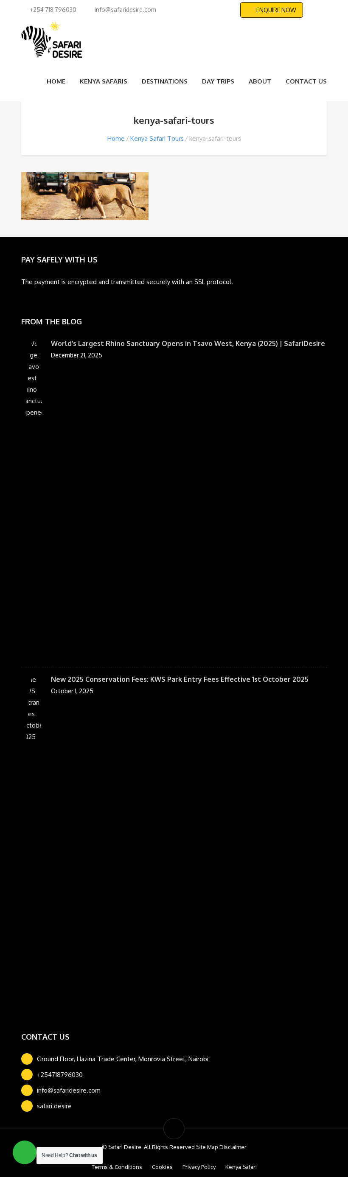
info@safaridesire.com (69, 1090)
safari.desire (54, 1106)
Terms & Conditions (117, 1166)
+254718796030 (60, 1075)
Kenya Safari (241, 1166)
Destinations (165, 81)
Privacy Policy (199, 1166)
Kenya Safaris (103, 81)
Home (56, 81)
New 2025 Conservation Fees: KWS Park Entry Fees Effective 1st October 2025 (180, 679)
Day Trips (218, 81)
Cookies (162, 1166)
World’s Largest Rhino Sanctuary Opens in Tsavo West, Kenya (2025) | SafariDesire (188, 343)
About (260, 81)
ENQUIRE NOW (276, 10)
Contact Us (306, 81)
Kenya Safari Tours (157, 138)
